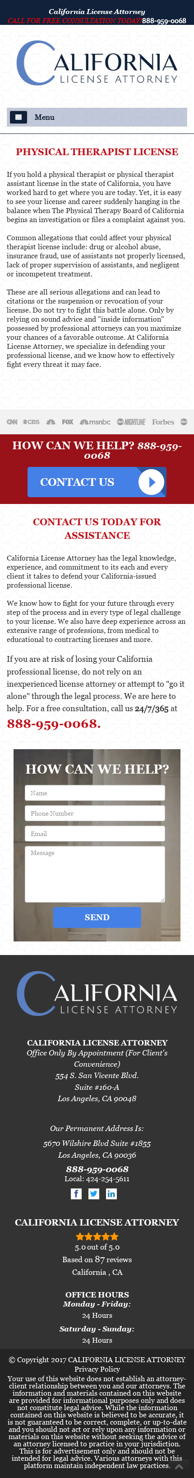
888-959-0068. (54, 724)
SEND (97, 917)
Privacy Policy (97, 1369)
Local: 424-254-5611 (97, 1178)
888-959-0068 (164, 20)
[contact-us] (97, 478)
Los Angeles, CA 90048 (97, 1098)
